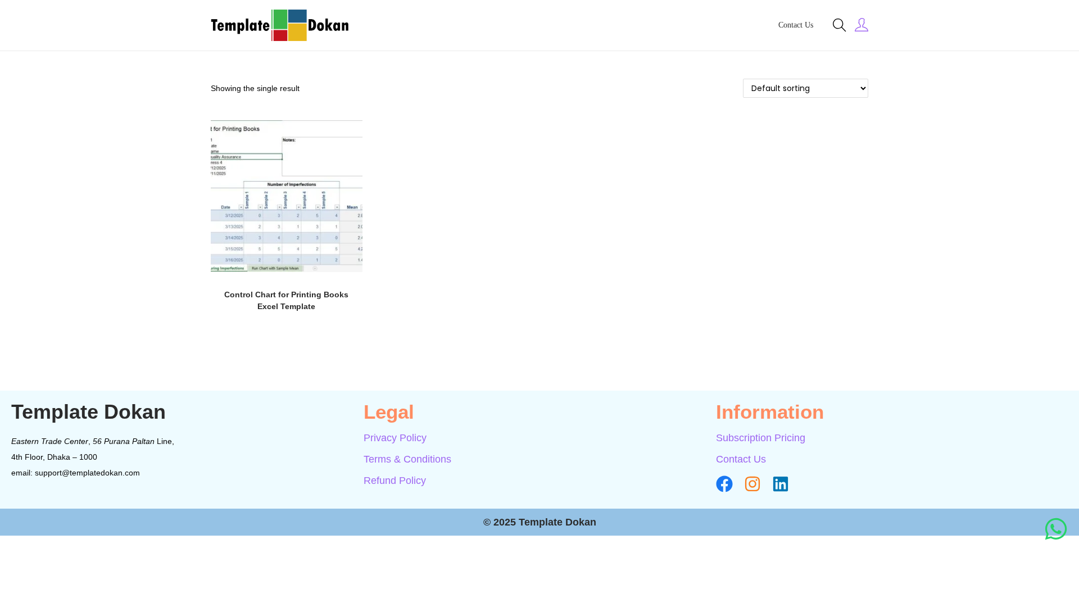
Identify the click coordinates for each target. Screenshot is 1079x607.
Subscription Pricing (760, 437)
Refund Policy (395, 480)
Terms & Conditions (407, 459)
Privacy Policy (395, 437)
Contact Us (741, 459)
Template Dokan (88, 411)
